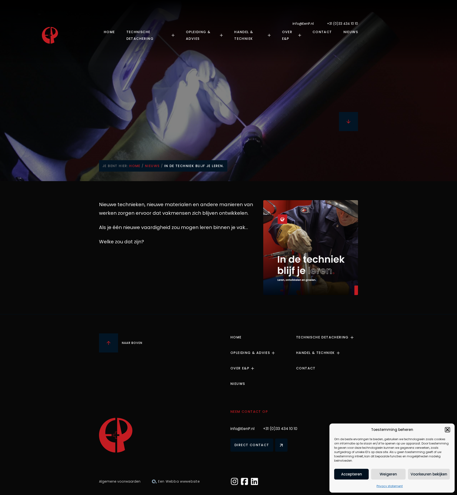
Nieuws (350, 32)
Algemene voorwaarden (119, 481)
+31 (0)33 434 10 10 (342, 23)
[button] (447, 429)
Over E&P (287, 35)
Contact (322, 32)
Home (109, 32)
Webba (172, 481)
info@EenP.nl (303, 23)
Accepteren (351, 474)
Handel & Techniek (243, 35)
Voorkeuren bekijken (429, 474)
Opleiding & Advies (198, 35)
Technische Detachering (140, 35)
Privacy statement (390, 486)
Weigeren (388, 474)
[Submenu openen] (174, 35)
